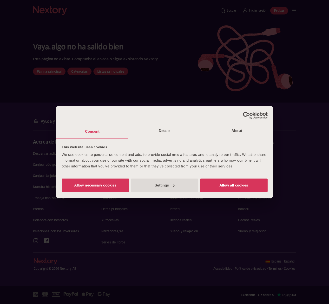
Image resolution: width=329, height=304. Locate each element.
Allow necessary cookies (95, 185)
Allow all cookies (233, 185)
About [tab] (236, 131)
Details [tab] (165, 131)
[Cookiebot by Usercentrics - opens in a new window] (246, 115)
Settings (162, 185)
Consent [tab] (92, 131)
